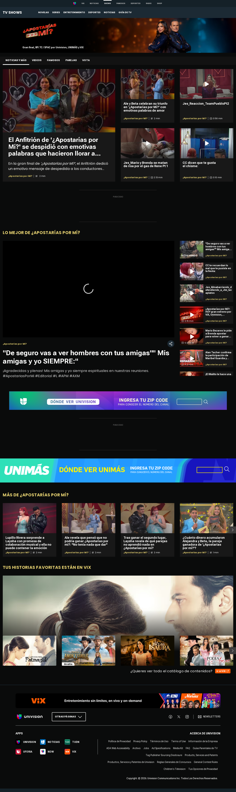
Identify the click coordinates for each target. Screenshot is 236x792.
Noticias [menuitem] (109, 12)
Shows (107, 3)
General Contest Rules (206, 762)
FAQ (188, 748)
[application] (88, 289)
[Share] (170, 343)
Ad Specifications (161, 748)
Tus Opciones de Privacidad (203, 769)
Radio (149, 3)
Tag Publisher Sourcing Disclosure (164, 755)
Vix (83, 3)
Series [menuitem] (56, 12)
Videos (36, 60)
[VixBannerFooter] (118, 700)
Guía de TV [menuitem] (125, 12)
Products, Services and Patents (201, 755)
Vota (86, 60)
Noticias (94, 3)
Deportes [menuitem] (94, 12)
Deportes (135, 3)
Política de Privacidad (119, 741)
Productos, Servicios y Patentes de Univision (131, 762)
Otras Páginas (65, 716)
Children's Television (175, 769)
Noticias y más (16, 60)
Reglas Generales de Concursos (174, 762)
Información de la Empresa (203, 741)
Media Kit (178, 748)
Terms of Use (178, 741)
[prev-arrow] (0, 650)
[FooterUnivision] (30, 716)
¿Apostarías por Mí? (20, 176)
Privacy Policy (140, 741)
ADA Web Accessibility (118, 748)
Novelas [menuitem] (43, 12)
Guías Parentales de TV (205, 748)
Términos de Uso (159, 741)
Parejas (71, 60)
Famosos (120, 3)
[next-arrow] (232, 529)
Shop (159, 3)
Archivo (137, 748)
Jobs (146, 748)
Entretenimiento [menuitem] (74, 12)
